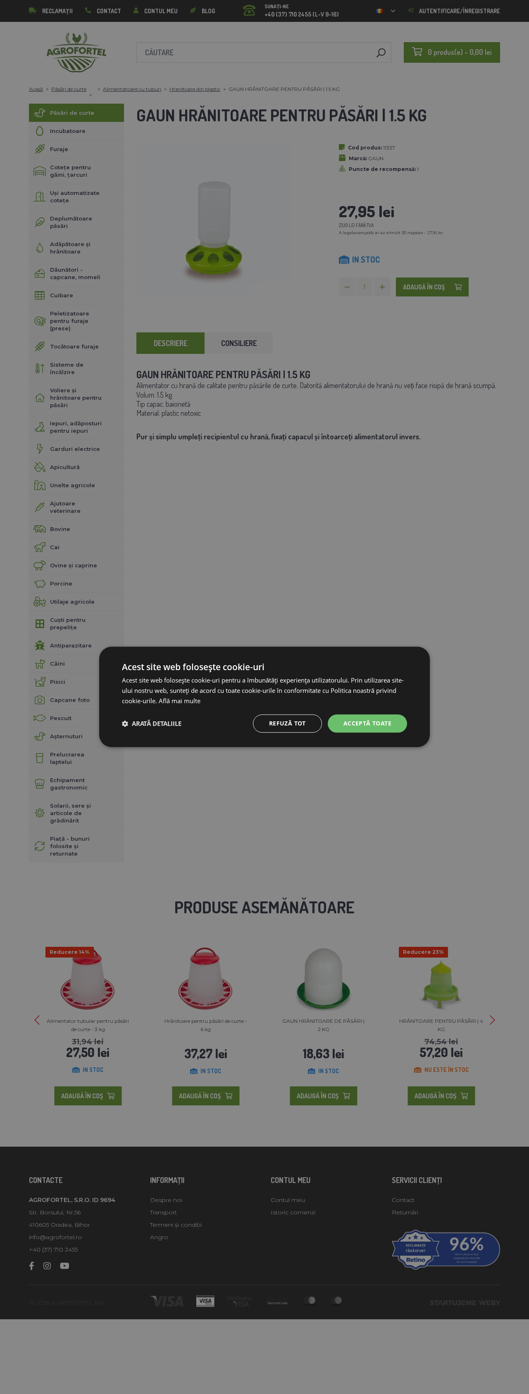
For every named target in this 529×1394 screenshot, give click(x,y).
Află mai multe (179, 701)
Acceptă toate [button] (367, 723)
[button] (151, 723)
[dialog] (264, 697)
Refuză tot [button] (287, 723)
